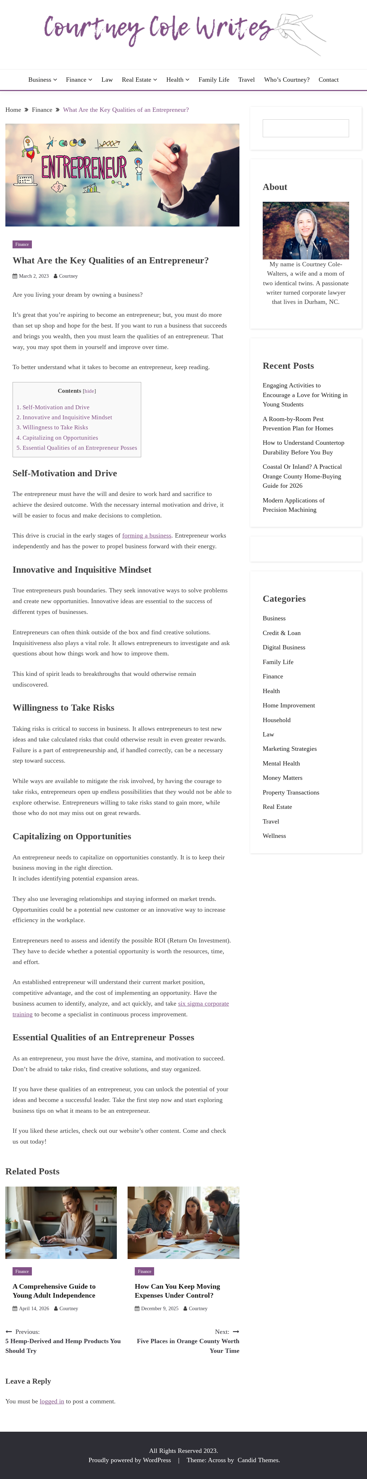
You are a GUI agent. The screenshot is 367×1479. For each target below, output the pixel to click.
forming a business (146, 535)
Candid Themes (258, 1460)
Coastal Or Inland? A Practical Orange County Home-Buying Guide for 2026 (302, 476)
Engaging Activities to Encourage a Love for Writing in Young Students (305, 395)
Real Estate (136, 79)
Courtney (68, 276)
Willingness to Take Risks (52, 427)
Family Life (214, 79)
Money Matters (282, 777)
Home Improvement (289, 705)
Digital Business (284, 647)
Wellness (274, 835)
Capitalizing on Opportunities (57, 437)
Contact (329, 79)
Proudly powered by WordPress (131, 1460)
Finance (76, 79)
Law (107, 79)
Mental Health (281, 763)
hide (89, 391)
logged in (52, 1401)
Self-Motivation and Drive (53, 407)
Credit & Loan (282, 632)
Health (175, 79)
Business (39, 79)
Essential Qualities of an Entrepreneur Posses (76, 447)
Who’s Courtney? (287, 79)
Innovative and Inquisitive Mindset (64, 417)
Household (277, 720)
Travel (246, 79)
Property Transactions (291, 792)
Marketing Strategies (290, 748)
